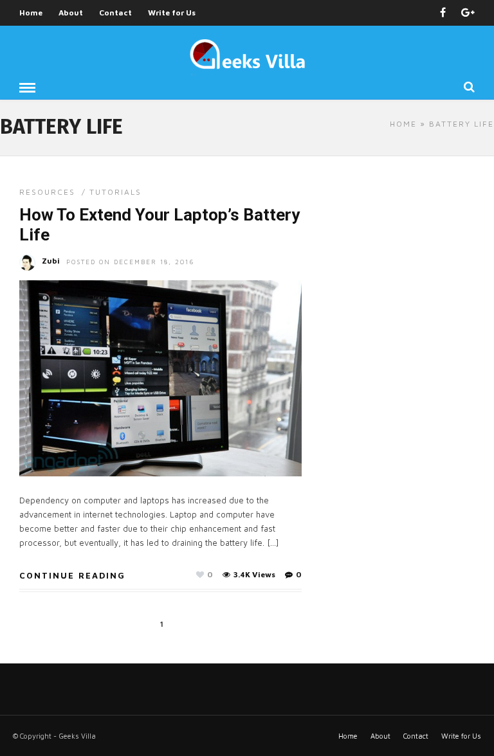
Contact (115, 12)
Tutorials (115, 192)
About (71, 12)
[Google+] (468, 13)
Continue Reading (72, 575)
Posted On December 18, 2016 (130, 262)
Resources (47, 192)
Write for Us (172, 12)
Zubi (51, 261)
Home (30, 12)
